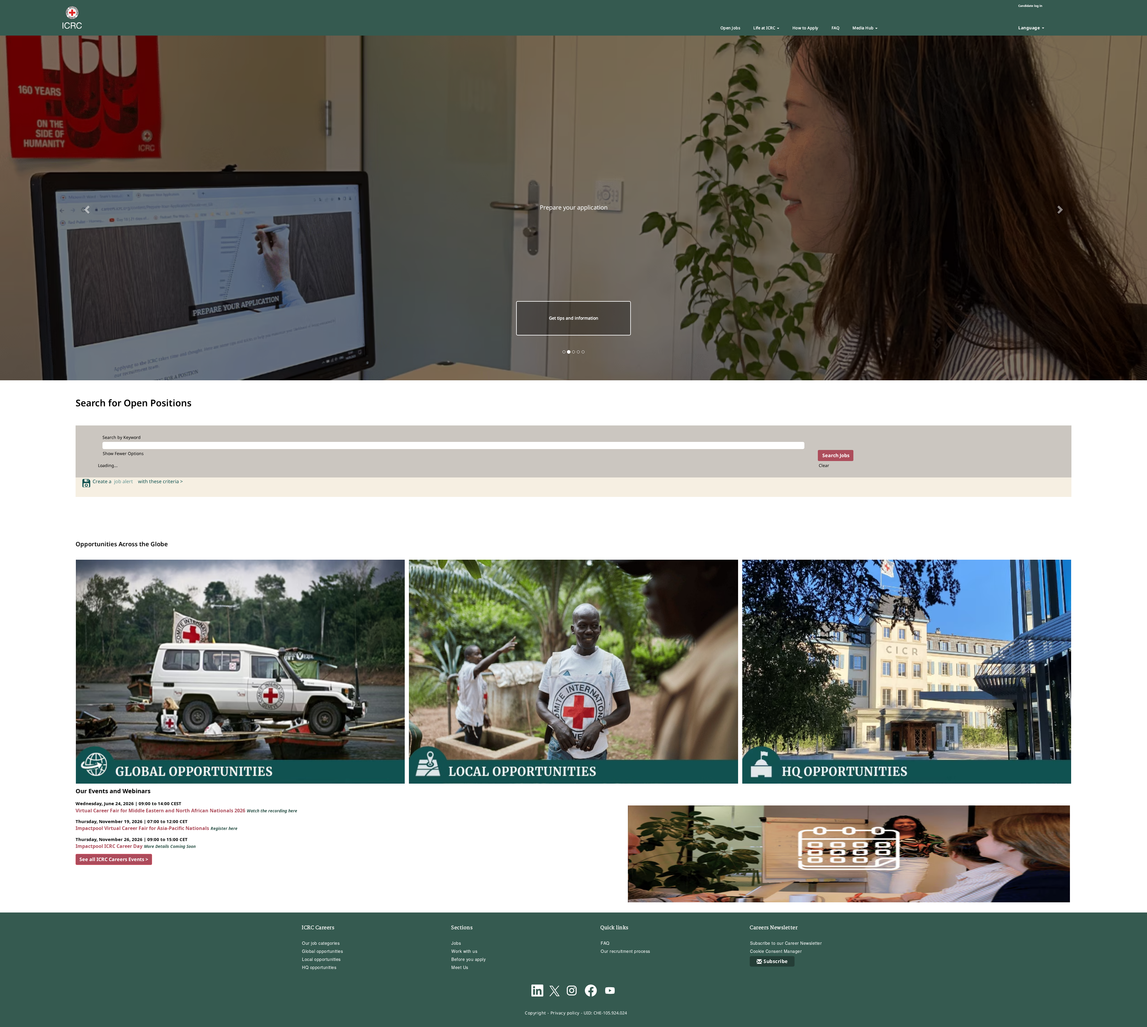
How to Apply (805, 27)
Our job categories (321, 942)
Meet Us (459, 967)
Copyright (535, 1012)
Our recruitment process (625, 950)
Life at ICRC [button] (764, 27)
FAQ (836, 27)
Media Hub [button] (863, 27)
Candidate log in (1030, 6)
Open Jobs (730, 27)
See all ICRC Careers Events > (113, 859)
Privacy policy (565, 1012)
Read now (573, 318)
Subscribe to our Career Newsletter (786, 942)
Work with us (464, 950)
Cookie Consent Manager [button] (776, 950)
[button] (86, 208)
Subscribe (775, 961)
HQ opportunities (319, 967)
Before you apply (468, 958)
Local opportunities (321, 958)
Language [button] (1029, 27)
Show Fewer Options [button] (123, 453)
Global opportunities (322, 950)
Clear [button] (824, 465)
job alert (125, 481)
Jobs (456, 942)
